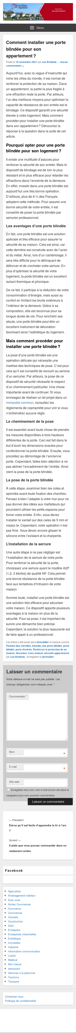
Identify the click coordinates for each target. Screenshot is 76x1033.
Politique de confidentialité (20, 1001)
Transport (13, 981)
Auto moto (14, 900)
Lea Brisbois (49, 62)
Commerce (14, 908)
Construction (15, 921)
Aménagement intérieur (21, 895)
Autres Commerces (19, 904)
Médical (12, 960)
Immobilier (43, 642)
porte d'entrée (24, 649)
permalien (48, 657)
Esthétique (14, 938)
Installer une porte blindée (47, 646)
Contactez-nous (14, 996)
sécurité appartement (56, 653)
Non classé (14, 964)
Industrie (13, 947)
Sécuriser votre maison (29, 653)
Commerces (15, 913)
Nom (12, 752)
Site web (14, 782)
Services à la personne (21, 973)
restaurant (14, 968)
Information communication (24, 951)
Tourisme (13, 977)
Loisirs (12, 955)
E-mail (13, 766)
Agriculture (14, 891)
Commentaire (18, 696)
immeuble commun (19, 402)
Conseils (13, 917)
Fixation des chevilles (18, 646)
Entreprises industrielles (22, 934)
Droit (11, 926)
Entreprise (14, 930)
